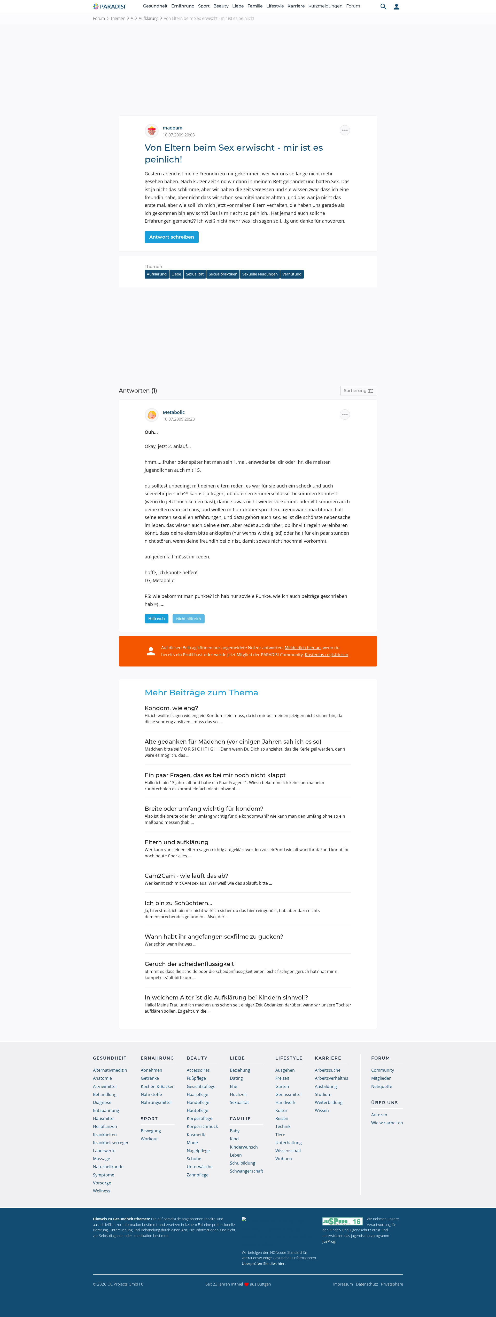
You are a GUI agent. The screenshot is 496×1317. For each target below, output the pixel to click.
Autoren (379, 1115)
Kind (234, 1139)
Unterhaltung (288, 1142)
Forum (353, 6)
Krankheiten (105, 1134)
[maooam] (154, 130)
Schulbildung (242, 1163)
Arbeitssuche (327, 1070)
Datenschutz (367, 1284)
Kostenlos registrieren (326, 654)
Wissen (322, 1110)
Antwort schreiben (171, 237)
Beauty (221, 6)
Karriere (296, 6)
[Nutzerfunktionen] (396, 6)
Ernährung (183, 6)
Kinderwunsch (244, 1147)
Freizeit (282, 1078)
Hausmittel (103, 1118)
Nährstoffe (151, 1094)
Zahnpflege (197, 1175)
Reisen (281, 1118)
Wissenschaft (288, 1150)
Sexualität (195, 274)
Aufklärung (148, 18)
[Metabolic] (154, 414)
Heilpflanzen (105, 1126)
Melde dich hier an (303, 648)
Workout (149, 1139)
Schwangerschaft (246, 1171)
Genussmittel (288, 1094)
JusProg (328, 1241)
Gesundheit (155, 6)
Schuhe (194, 1158)
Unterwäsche (200, 1166)
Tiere (280, 1134)
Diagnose (102, 1102)
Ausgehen (285, 1070)
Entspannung (106, 1110)
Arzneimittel (105, 1086)
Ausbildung (326, 1086)
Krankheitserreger (111, 1142)
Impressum (343, 1284)
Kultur (281, 1110)
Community (382, 1070)
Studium (323, 1094)
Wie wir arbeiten (387, 1123)
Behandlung (105, 1094)
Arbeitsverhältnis (331, 1078)
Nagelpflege (198, 1150)
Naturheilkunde (108, 1166)
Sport (204, 6)
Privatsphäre (392, 1284)
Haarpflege (197, 1094)
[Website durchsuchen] (383, 6)
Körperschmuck (202, 1126)
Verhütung (291, 274)
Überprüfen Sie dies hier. (264, 1263)
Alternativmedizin (110, 1070)
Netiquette (381, 1086)
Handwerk (285, 1102)
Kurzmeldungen (325, 6)
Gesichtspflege (201, 1086)
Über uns (384, 1102)
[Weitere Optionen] (344, 130)
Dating (236, 1078)
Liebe (238, 6)
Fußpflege (196, 1078)
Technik (282, 1126)
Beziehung (240, 1070)
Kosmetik (196, 1134)
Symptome (103, 1175)
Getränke (150, 1078)
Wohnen (283, 1158)
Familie (255, 6)
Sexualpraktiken (223, 274)
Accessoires (198, 1070)
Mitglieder (381, 1078)
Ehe (233, 1086)
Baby (234, 1131)
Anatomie (102, 1078)
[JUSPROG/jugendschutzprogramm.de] (342, 1221)
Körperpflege (199, 1118)
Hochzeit (238, 1094)
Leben (236, 1155)
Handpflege (198, 1102)
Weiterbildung (329, 1102)
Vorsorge (102, 1183)
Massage (101, 1158)
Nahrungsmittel (156, 1102)
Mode (192, 1142)
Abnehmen (151, 1070)
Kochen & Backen (158, 1086)
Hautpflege (197, 1110)
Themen (117, 18)
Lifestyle (275, 6)
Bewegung (151, 1131)
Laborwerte (104, 1150)
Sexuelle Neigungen (260, 274)
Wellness (101, 1191)
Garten (282, 1086)
